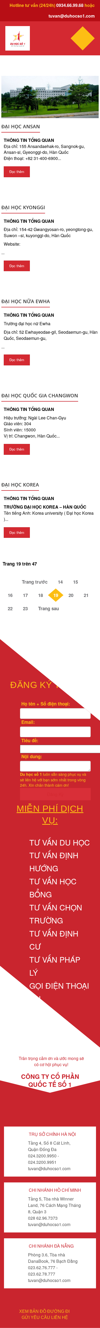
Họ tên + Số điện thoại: (45, 703)
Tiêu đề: (29, 740)
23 (25, 608)
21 (86, 595)
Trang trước (34, 582)
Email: (27, 722)
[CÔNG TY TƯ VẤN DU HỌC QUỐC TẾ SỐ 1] (17, 39)
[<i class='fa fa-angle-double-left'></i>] (10, 581)
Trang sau (48, 608)
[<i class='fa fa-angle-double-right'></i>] (71, 608)
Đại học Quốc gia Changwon (39, 395)
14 (60, 582)
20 (71, 595)
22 (10, 608)
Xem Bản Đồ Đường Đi (44, 1311)
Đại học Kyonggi (23, 207)
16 (10, 595)
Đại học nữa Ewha (25, 301)
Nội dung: (31, 756)
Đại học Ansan (20, 126)
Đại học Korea (20, 484)
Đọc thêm (16, 171)
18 (40, 595)
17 (25, 595)
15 (75, 582)
